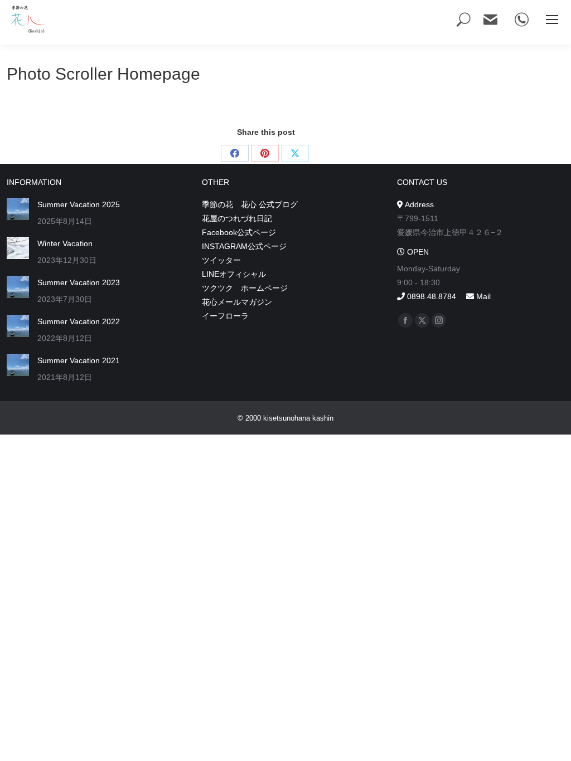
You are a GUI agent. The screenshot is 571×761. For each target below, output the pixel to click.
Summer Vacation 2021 (78, 360)
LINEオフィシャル (234, 274)
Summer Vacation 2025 (78, 204)
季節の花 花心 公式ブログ (250, 204)
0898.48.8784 (430, 296)
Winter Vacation (65, 243)
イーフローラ (225, 315)
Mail (482, 296)
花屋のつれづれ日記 (237, 218)
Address (418, 204)
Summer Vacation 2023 (78, 282)
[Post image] (18, 209)
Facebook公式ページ (239, 232)
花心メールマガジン (237, 301)
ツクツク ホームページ (245, 288)
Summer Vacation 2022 (78, 321)
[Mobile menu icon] (552, 19)
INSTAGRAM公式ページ (244, 246)
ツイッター (221, 260)
